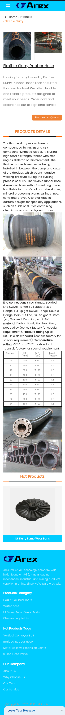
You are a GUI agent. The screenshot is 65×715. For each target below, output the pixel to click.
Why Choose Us (14, 677)
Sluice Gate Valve (15, 654)
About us (9, 671)
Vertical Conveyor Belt (18, 636)
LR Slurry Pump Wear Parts (21, 612)
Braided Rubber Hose (18, 642)
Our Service (11, 689)
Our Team (10, 683)
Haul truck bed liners (17, 600)
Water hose (11, 606)
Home (13, 17)
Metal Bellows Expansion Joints (24, 648)
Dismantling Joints (16, 618)
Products (26, 17)
